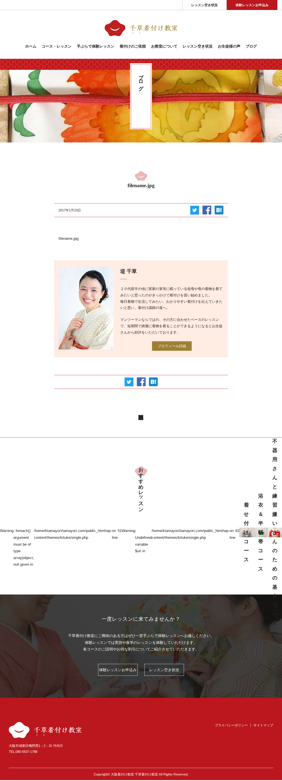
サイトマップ (263, 725)
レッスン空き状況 (204, 5)
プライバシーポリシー (231, 725)
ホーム (30, 46)
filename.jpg (68, 238)
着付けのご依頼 (133, 46)
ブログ (251, 46)
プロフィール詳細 (172, 346)
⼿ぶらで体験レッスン (95, 46)
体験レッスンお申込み (252, 5)
